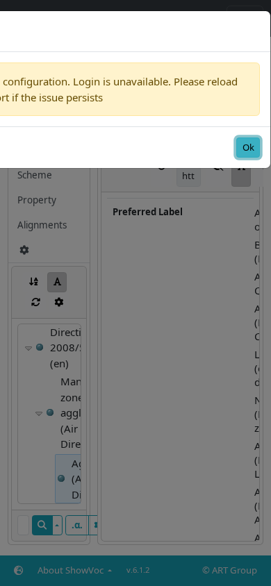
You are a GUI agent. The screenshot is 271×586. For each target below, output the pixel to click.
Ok (248, 147)
